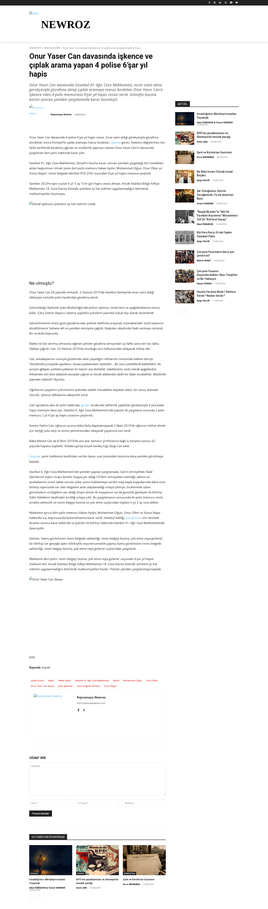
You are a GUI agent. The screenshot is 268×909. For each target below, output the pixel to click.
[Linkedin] (220, 3)
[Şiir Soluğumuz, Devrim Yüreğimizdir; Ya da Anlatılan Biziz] (184, 196)
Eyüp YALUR (203, 180)
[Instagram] (214, 3)
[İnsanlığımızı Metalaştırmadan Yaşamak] (50, 860)
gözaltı (85, 405)
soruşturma (133, 518)
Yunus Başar (110, 685)
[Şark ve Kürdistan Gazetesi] (144, 860)
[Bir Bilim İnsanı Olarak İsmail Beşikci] (184, 176)
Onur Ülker (152, 680)
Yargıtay (34, 456)
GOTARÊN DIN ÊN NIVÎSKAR (48, 837)
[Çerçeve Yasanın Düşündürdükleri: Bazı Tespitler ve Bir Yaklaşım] (184, 276)
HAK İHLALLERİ (52, 48)
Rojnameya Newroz (61, 114)
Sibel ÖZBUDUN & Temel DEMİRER (47, 887)
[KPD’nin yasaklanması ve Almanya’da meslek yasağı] (97, 860)
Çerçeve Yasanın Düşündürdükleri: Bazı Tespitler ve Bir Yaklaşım (217, 275)
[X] (225, 3)
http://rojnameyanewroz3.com (91, 703)
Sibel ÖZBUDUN (205, 224)
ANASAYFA (35, 48)
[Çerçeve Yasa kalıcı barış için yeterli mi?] (184, 256)
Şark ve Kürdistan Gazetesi (138, 879)
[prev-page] (31, 897)
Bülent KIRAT (204, 260)
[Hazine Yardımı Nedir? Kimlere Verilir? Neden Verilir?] (184, 296)
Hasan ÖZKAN (204, 283)
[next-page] (38, 897)
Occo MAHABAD (131, 884)
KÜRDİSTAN (129, 873)
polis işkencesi (65, 685)
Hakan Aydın (64, 680)
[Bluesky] (236, 3)
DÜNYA (80, 873)
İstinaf (116, 680)
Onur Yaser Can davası (42, 685)
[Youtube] (231, 3)
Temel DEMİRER (205, 203)
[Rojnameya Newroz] (39, 114)
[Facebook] (209, 3)
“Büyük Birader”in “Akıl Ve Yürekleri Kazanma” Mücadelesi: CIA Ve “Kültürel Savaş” (217, 215)
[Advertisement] (207, 76)
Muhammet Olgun (132, 680)
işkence (116, 142)
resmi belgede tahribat (88, 685)
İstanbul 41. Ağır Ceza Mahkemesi (92, 680)
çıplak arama (37, 680)
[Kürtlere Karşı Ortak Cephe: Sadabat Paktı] (184, 237)
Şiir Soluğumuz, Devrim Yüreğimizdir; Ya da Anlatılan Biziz (215, 194)
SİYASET (34, 873)
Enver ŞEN (81, 887)
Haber (51, 680)
